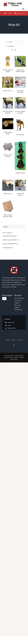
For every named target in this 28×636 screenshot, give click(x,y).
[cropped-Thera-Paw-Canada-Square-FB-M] (14, 267)
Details (8, 61)
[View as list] (15, 49)
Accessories (7, 247)
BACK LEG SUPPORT (9, 243)
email (9, 325)
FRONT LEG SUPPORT (10, 240)
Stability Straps (20, 173)
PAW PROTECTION (8, 236)
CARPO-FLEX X (7, 90)
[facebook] (14, 345)
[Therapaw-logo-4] (14, 3)
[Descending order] (21, 41)
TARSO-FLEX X (7, 193)
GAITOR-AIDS (20, 134)
